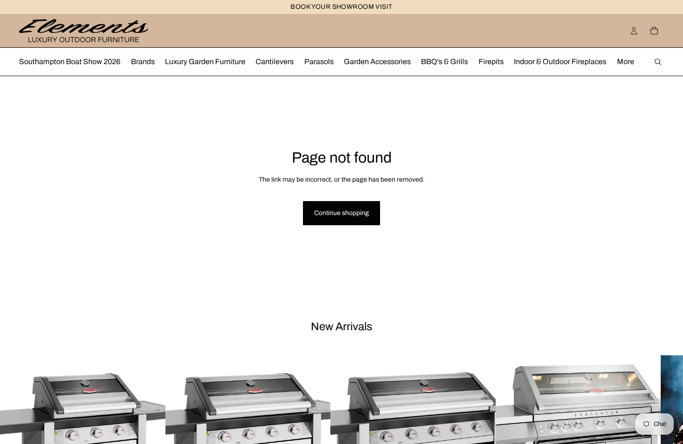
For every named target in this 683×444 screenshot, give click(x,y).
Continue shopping (341, 212)
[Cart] (654, 30)
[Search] (658, 62)
